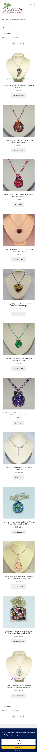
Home (6, 19)
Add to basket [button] (18, 150)
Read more (18, 205)
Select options (18, 95)
